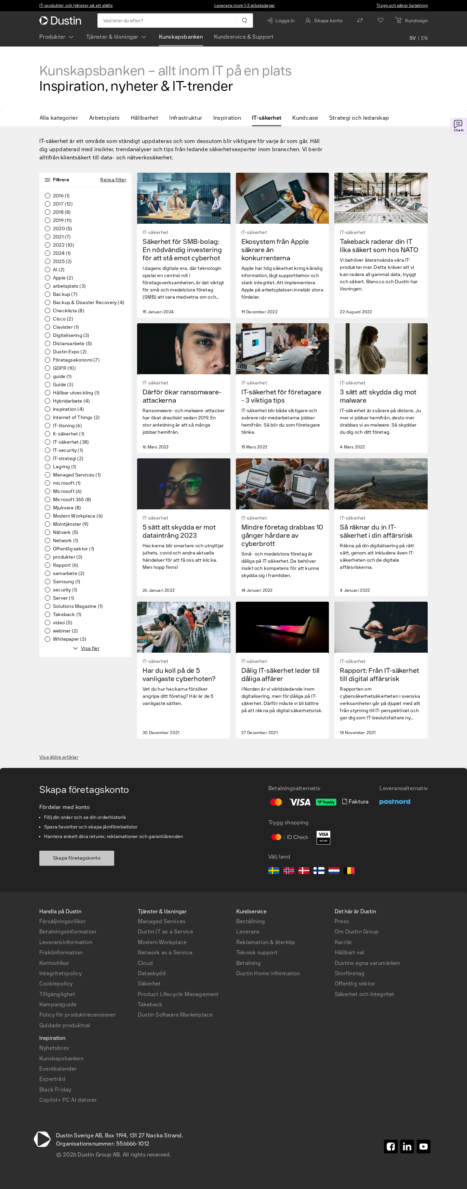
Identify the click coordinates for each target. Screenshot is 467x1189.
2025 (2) (62, 261)
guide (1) (62, 376)
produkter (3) (68, 557)
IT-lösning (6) (67, 426)
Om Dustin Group (357, 931)
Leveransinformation (65, 942)
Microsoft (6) (67, 491)
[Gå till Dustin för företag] (61, 20)
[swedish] (273, 871)
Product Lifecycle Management (178, 994)
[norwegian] (288, 871)
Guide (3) (63, 385)
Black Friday (55, 1089)
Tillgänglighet (57, 994)
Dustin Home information (268, 973)
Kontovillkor (54, 963)
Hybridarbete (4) (71, 401)
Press (342, 921)
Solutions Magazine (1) (78, 606)
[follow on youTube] (423, 1146)
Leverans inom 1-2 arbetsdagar (244, 5)
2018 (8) (62, 212)
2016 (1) (61, 196)
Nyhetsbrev (54, 1048)
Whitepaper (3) (69, 639)
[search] (244, 20)
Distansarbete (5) (72, 344)
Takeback (150, 1004)
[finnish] (318, 871)
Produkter (52, 37)
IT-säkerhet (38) (71, 442)
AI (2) (59, 270)
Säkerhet (149, 983)
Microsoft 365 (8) (72, 499)
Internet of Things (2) (76, 417)
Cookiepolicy (55, 983)
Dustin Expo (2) (70, 352)
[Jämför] (360, 20)
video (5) (62, 623)
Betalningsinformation (67, 931)
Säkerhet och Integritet (365, 994)
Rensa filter (113, 180)
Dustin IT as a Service (165, 931)
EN (424, 38)
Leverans (248, 931)
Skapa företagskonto (77, 858)
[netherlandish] (334, 871)
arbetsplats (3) (69, 286)
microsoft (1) (67, 483)
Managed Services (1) (77, 475)
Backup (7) (65, 294)
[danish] (303, 871)
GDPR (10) (64, 368)
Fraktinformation (60, 952)
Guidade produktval (65, 1025)
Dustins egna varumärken (367, 963)
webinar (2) (65, 631)
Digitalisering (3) (71, 335)
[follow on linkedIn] (407, 1146)
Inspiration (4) (68, 409)
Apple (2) (63, 278)
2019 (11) (62, 220)
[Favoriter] (380, 20)
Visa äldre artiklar (58, 757)
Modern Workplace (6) (78, 516)
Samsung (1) (66, 582)
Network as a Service (165, 952)
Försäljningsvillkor (62, 921)
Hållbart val (349, 952)
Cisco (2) (63, 319)
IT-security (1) (68, 450)
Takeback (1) (67, 614)
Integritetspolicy (60, 973)
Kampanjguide (58, 1004)
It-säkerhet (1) (68, 434)
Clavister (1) (66, 327)
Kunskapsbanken (181, 37)
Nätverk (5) (65, 532)
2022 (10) (63, 245)
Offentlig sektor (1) (73, 549)
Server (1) (63, 598)
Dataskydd (152, 973)
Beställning (250, 921)
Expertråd (52, 1079)
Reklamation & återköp (265, 942)
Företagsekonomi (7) (76, 360)
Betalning (248, 963)
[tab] (61, 118)
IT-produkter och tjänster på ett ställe (76, 5)
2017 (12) (63, 204)
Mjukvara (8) (67, 508)
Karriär (343, 942)
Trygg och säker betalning (402, 5)
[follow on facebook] (391, 1146)
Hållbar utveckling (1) (76, 393)
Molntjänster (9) (71, 524)
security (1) (65, 590)
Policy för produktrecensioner (77, 1014)
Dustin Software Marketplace (175, 1014)
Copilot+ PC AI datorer (68, 1100)
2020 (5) (62, 229)
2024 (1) (62, 253)
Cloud (145, 963)
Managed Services (162, 921)
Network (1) (65, 541)
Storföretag (349, 973)
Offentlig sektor (355, 983)
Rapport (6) (65, 565)
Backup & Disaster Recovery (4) (88, 302)
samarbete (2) (69, 573)
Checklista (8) (68, 311)
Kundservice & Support (243, 37)
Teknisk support (257, 952)
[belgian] (349, 871)
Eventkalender (58, 1069)
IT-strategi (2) (68, 458)
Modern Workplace (162, 942)
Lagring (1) (64, 467)
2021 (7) (62, 237)
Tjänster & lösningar (112, 37)
